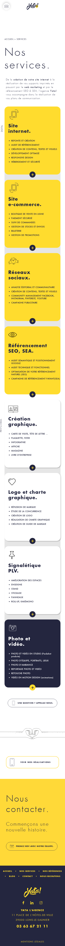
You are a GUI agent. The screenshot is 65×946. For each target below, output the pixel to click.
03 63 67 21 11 (32, 926)
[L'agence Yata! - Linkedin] (31, 902)
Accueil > (10, 39)
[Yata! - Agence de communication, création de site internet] (32, 6)
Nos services (27, 871)
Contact (27, 876)
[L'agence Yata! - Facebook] (23, 902)
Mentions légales (32, 941)
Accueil (7, 871)
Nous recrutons (50, 876)
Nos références (52, 871)
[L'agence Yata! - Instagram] (40, 902)
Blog (12, 876)
